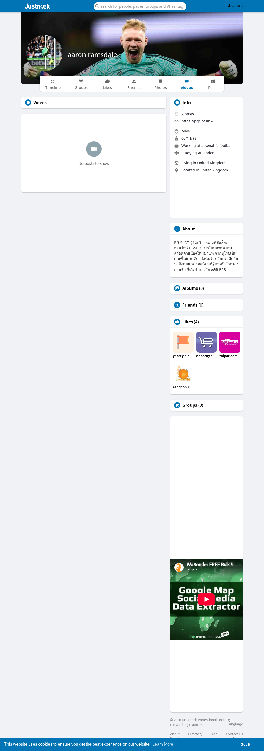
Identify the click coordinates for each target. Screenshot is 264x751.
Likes (187, 322)
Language (235, 724)
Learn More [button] (162, 744)
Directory (195, 734)
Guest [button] (235, 5)
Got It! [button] (246, 744)
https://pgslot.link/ (197, 121)
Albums (190, 288)
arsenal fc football (217, 145)
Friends (189, 305)
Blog (214, 734)
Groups (189, 405)
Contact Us (234, 734)
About (175, 734)
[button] (140, 6)
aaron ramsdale (92, 54)
